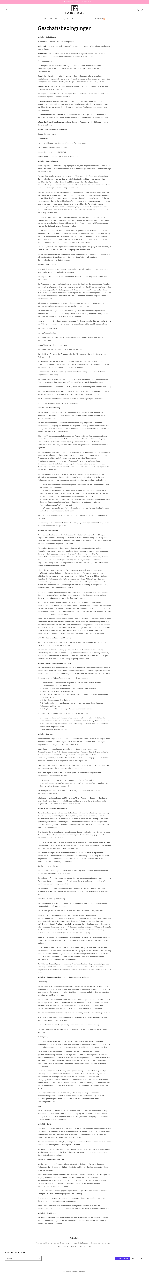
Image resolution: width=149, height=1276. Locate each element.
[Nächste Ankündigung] (143, 2)
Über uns (66, 1246)
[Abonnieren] (39, 1258)
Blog (89, 1246)
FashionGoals (71, 1271)
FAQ (59, 1246)
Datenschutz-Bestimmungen (101, 1243)
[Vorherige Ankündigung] (6, 2)
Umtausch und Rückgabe (62, 1243)
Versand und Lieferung (44, 1243)
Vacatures (82, 1246)
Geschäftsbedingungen (81, 1243)
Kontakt (74, 1246)
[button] (7, 10)
